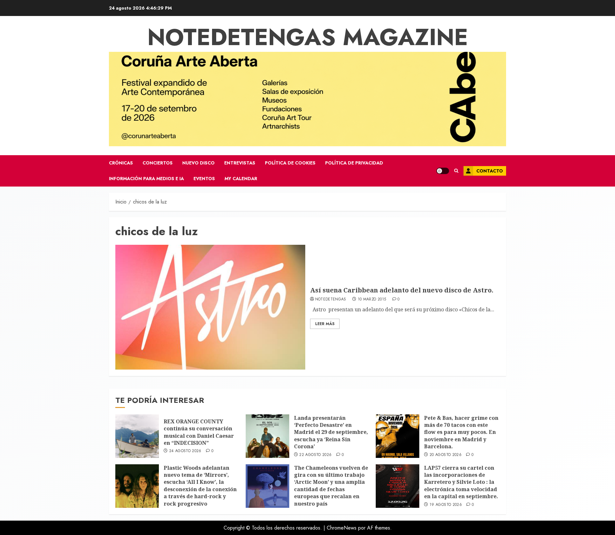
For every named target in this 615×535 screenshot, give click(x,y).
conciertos (158, 163)
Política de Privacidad (354, 163)
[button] (456, 171)
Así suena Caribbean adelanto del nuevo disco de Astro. (401, 290)
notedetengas (330, 299)
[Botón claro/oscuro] (442, 171)
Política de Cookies (290, 163)
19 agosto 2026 (446, 504)
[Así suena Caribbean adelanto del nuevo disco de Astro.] (210, 307)
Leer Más (324, 324)
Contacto (489, 171)
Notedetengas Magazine (307, 37)
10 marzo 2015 (372, 299)
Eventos (204, 178)
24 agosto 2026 (185, 451)
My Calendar (241, 178)
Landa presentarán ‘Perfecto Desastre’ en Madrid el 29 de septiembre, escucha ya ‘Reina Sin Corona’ (331, 432)
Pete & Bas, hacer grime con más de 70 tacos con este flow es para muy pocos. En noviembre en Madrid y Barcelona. (461, 432)
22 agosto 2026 (315, 455)
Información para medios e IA (146, 178)
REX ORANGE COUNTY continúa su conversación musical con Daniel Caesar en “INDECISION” (199, 432)
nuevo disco (198, 163)
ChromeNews (342, 527)
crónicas (121, 163)
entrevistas (239, 163)
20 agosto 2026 (446, 455)
